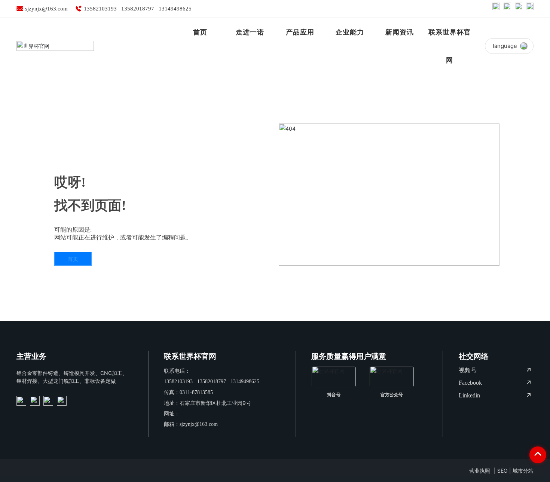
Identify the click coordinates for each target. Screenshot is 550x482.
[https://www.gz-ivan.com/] (21, 401)
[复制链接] (530, 8)
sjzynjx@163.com (46, 9)
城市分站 (523, 470)
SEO (502, 470)
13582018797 (137, 9)
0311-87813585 (196, 392)
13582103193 (100, 9)
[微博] (496, 8)
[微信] (507, 8)
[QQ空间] (518, 8)
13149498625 (175, 9)
